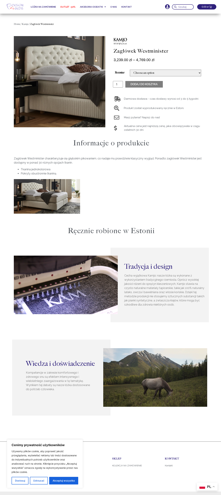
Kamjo (25, 24)
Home (17, 24)
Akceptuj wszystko (64, 480)
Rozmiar (119, 72)
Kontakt (126, 7)
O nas (113, 7)
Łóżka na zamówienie (43, 7)
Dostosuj (20, 480)
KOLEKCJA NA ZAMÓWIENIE (127, 465)
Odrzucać (38, 480)
